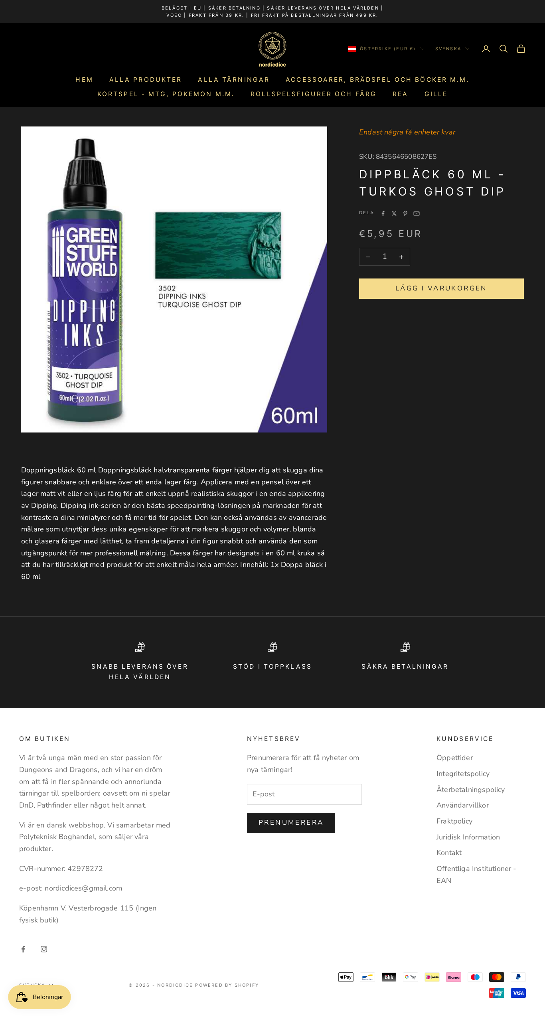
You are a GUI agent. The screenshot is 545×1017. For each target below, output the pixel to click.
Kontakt (449, 852)
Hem (84, 79)
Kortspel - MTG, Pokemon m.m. (166, 94)
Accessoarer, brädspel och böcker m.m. (377, 79)
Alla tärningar (234, 79)
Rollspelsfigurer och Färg (314, 94)
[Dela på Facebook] (383, 213)
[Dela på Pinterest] (405, 213)
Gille (436, 94)
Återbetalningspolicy (470, 789)
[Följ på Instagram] (44, 949)
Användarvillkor (462, 805)
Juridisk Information (468, 837)
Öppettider (454, 757)
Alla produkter (145, 79)
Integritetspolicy (463, 773)
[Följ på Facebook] (23, 949)
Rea (400, 94)
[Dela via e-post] (416, 213)
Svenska (448, 48)
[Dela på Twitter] (394, 213)
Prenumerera (291, 822)
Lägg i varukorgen (441, 288)
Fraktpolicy (454, 821)
